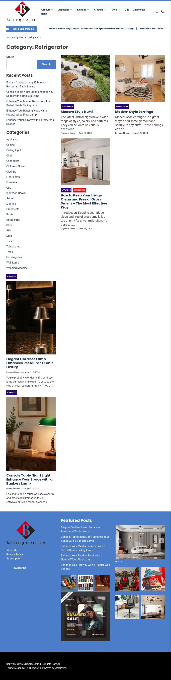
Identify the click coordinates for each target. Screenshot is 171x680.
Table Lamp (13, 246)
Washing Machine (17, 268)
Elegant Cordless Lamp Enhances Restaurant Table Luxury (26, 84)
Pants (9, 214)
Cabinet (10, 144)
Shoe (114, 9)
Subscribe (20, 567)
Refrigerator (13, 219)
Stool (9, 235)
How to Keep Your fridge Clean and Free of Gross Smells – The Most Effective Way (84, 201)
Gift (127, 9)
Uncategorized (14, 257)
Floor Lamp (13, 177)
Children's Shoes (16, 166)
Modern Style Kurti (77, 111)
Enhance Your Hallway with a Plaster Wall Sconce (30, 122)
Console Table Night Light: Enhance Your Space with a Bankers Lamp (78, 28)
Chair (9, 155)
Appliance (63, 9)
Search (10, 56)
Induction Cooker (16, 193)
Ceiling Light (13, 150)
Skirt (9, 230)
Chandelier (12, 161)
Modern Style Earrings (134, 111)
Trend (44, 13)
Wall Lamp (12, 262)
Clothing (99, 9)
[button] (161, 540)
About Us (11, 550)
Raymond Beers (68, 133)
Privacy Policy (14, 554)
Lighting (81, 9)
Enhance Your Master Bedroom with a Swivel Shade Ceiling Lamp (28, 103)
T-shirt (10, 241)
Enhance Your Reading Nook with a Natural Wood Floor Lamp (27, 112)
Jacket (10, 198)
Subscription (13, 558)
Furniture (45, 9)
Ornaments (139, 9)
